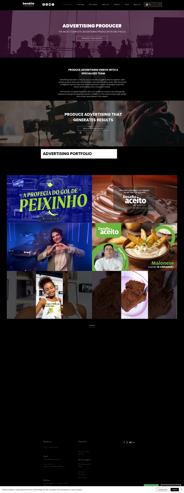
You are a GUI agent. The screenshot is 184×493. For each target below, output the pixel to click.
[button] (91, 38)
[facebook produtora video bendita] (124, 442)
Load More (92, 325)
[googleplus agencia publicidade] (53, 4)
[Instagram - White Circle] (46, 4)
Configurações (162, 490)
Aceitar (174, 490)
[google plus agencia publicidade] (133, 442)
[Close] (181, 489)
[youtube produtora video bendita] (130, 442)
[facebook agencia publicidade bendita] (43, 4)
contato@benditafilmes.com (51, 459)
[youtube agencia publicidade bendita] (50, 4)
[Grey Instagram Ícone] (127, 442)
